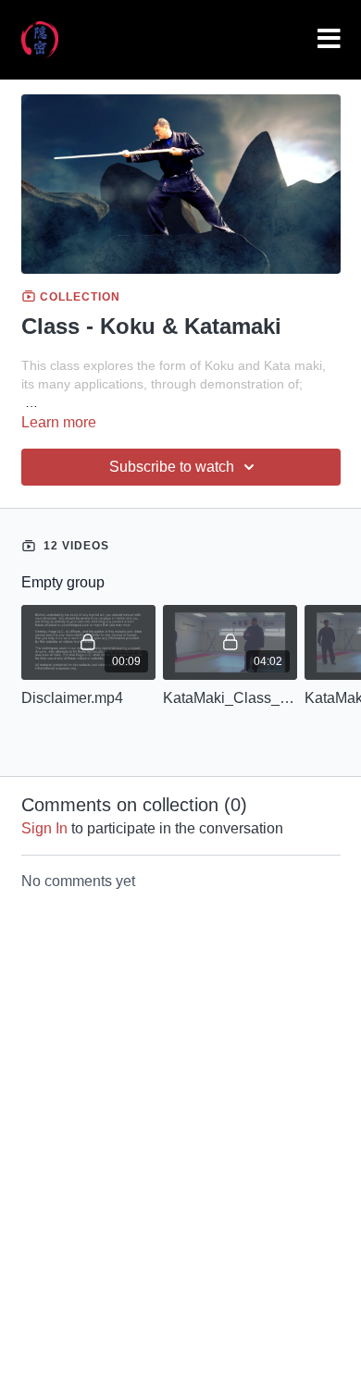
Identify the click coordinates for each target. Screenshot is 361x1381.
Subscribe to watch (171, 467)
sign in (44, 828)
